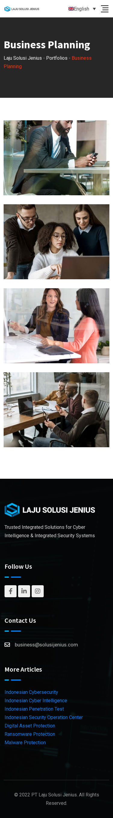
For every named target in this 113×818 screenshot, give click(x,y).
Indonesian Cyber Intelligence (36, 700)
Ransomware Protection (30, 734)
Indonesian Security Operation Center (44, 717)
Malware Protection (25, 742)
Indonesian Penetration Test (34, 709)
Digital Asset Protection (30, 726)
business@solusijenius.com (46, 645)
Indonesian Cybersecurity (31, 692)
